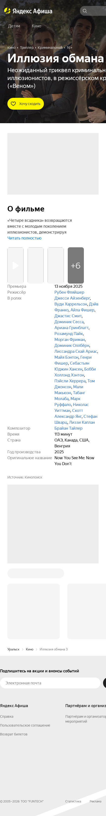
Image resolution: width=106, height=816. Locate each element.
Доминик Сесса (69, 322)
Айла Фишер (82, 310)
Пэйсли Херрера (70, 381)
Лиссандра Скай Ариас (75, 351)
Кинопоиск (33, 477)
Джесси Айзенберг (72, 298)
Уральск (13, 575)
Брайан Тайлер (68, 428)
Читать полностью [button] (24, 238)
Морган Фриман (69, 339)
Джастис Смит (68, 316)
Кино (29, 575)
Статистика (73, 727)
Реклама (95, 727)
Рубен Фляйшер (69, 292)
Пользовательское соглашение (25, 651)
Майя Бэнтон (66, 357)
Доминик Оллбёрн (71, 345)
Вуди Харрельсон (70, 304)
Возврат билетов (14, 660)
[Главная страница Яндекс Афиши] (7, 11)
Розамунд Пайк (68, 333)
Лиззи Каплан (82, 422)
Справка (6, 642)
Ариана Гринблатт (71, 327)
